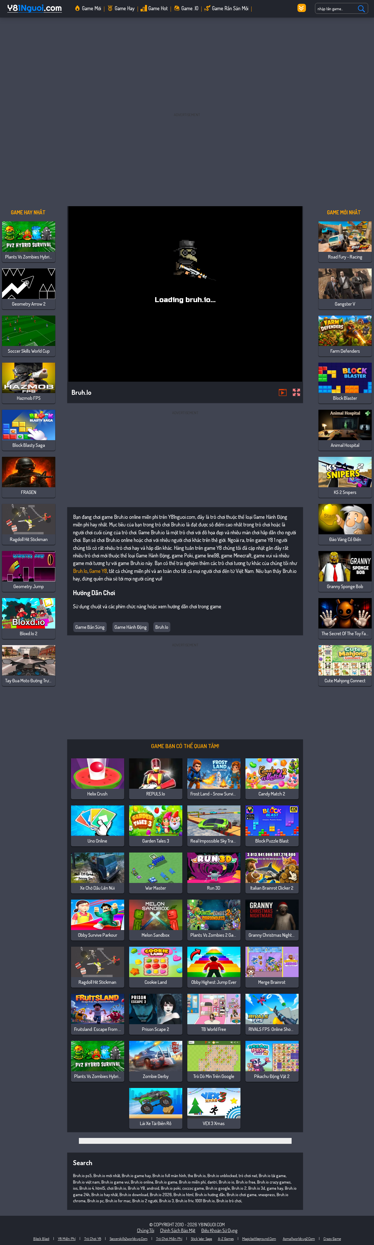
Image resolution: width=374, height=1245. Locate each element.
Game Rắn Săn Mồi (230, 8)
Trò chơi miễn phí (169, 1238)
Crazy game (332, 1238)
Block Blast (41, 1238)
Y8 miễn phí (67, 1238)
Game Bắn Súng (90, 627)
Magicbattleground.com (259, 1238)
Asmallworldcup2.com (299, 1238)
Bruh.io (80, 571)
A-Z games (226, 1238)
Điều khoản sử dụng (219, 1230)
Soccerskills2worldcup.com (129, 1238)
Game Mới (91, 8)
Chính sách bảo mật (177, 1230)
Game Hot (158, 8)
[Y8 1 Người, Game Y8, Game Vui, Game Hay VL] (34, 13)
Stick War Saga (201, 1238)
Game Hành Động (131, 627)
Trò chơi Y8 (92, 1238)
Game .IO (189, 8)
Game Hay (125, 8)
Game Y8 (98, 571)
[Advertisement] (187, 64)
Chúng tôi (145, 1230)
